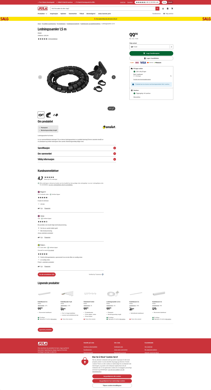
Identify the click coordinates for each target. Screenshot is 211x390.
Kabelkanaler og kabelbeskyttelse (90, 23)
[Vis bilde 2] (48, 115)
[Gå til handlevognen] (172, 9)
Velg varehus (169, 13)
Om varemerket (45, 153)
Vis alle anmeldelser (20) (46, 274)
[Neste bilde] (114, 77)
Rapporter (47, 208)
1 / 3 (110, 108)
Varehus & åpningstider (90, 347)
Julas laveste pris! (104, 13)
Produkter (41, 13)
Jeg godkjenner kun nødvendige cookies (112, 381)
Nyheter (63, 13)
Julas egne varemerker (121, 350)
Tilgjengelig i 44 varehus (48, 319)
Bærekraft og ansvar (120, 352)
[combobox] (104, 9)
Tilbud (81, 13)
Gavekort (130, 2)
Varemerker (73, 13)
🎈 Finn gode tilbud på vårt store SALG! (105, 19)
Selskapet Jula (118, 347)
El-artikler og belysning (49, 23)
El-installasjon (61, 23)
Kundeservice (157, 13)
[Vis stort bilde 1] (77, 77)
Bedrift (170, 2)
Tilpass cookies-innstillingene (112, 385)
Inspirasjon (54, 13)
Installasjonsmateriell (73, 23)
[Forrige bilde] (40, 77)
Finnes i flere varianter (67, 319)
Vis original (51, 250)
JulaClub (122, 2)
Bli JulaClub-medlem (151, 350)
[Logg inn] (163, 9)
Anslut (39, 33)
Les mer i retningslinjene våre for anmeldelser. (61, 184)
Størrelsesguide (88, 352)
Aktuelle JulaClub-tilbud (152, 352)
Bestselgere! (91, 13)
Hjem (39, 23)
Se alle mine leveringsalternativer (142, 79)
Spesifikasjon (44, 148)
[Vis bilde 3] (55, 115)
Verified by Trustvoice (95, 274)
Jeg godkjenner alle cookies (112, 376)
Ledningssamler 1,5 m (108, 23)
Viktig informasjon (46, 159)
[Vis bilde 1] (41, 115)
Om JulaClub (148, 347)
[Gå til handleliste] (168, 9)
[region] (105, 371)
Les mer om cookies (114, 369)
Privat (164, 2)
